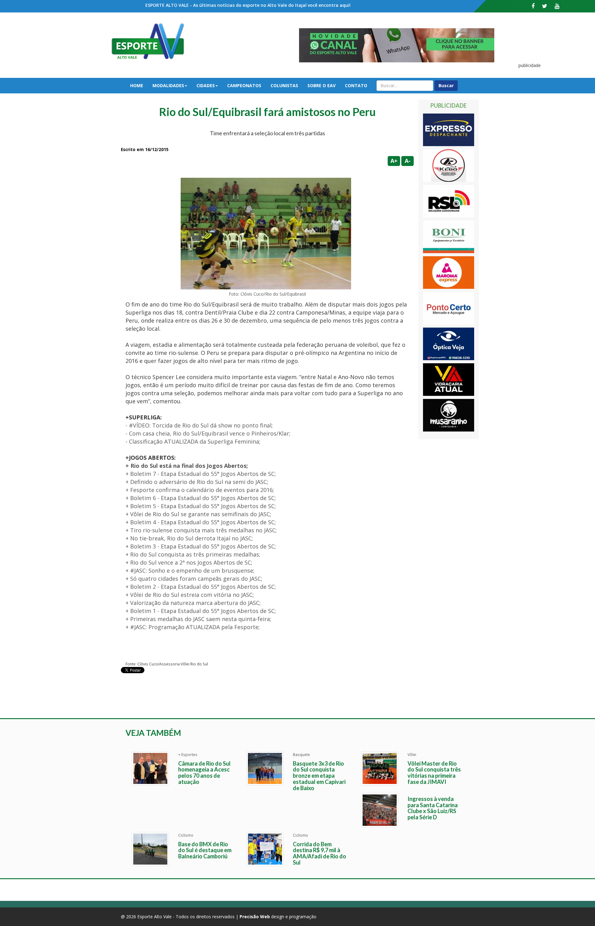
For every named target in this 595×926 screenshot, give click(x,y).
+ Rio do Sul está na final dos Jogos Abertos (186, 465)
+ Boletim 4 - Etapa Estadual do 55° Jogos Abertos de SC (200, 522)
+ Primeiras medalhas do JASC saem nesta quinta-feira (198, 619)
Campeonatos (244, 85)
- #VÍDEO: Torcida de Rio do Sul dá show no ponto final (198, 425)
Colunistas (284, 85)
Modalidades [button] (168, 85)
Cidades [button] (205, 85)
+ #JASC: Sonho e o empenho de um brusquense (189, 570)
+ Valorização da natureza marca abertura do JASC (192, 602)
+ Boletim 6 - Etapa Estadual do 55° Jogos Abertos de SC (200, 498)
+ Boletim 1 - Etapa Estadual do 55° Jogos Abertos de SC (200, 611)
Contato (356, 85)
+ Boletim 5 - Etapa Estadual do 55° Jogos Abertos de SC (200, 506)
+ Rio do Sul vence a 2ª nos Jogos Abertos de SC (188, 562)
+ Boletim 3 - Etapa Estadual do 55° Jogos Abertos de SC (200, 546)
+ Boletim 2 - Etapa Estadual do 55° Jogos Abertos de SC (200, 586)
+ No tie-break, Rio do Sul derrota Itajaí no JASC (189, 538)
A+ (394, 160)
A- (408, 160)
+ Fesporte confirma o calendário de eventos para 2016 (199, 490)
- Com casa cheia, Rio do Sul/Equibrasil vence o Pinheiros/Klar (207, 433)
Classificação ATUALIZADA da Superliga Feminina (194, 441)
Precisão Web (255, 916)
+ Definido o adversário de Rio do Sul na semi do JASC (196, 481)
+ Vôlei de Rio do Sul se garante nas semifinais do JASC (198, 514)
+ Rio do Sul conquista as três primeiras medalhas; (193, 554)
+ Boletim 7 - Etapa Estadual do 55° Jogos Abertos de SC (200, 473)
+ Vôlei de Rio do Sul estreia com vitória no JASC (189, 594)
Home (136, 85)
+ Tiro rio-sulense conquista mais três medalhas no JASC (200, 530)
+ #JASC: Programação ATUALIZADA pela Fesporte (192, 627)
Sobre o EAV (321, 85)
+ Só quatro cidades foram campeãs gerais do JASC (193, 578)
